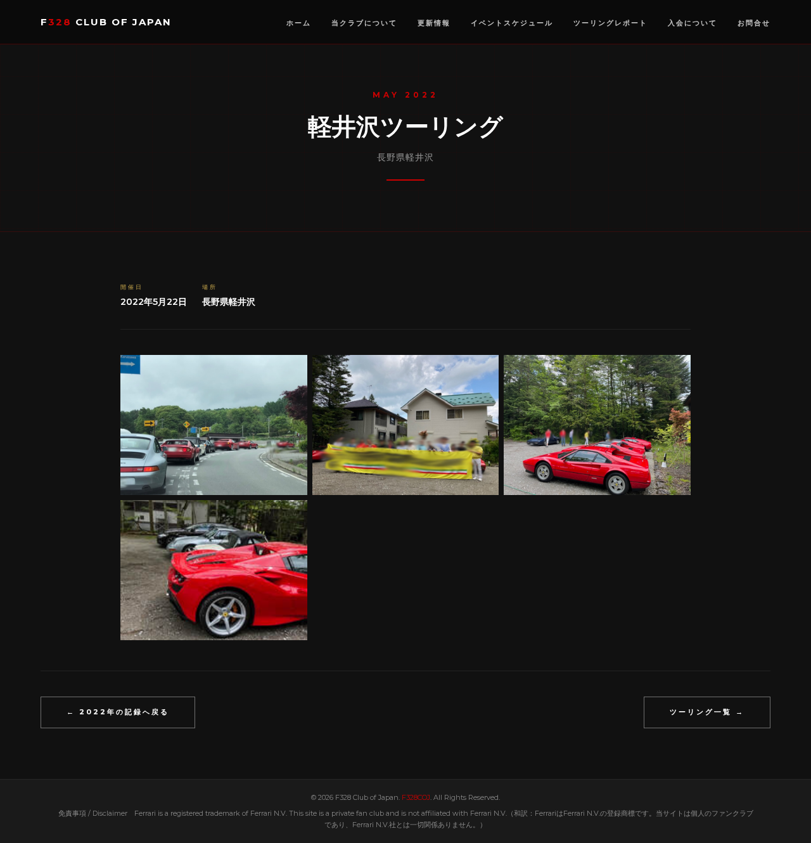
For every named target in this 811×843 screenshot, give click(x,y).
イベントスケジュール (512, 22)
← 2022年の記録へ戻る (118, 711)
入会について (692, 22)
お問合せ (754, 22)
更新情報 (434, 22)
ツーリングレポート (610, 22)
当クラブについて (364, 22)
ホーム (298, 22)
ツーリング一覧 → (707, 711)
